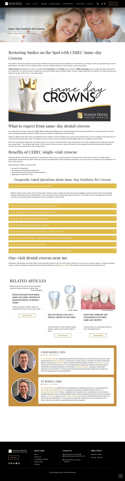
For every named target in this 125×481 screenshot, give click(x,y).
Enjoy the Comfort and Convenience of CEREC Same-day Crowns (96, 317)
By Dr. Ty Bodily (73, 310)
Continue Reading (27, 315)
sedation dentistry (82, 367)
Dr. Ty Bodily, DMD (47, 388)
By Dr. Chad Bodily (36, 290)
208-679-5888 (64, 265)
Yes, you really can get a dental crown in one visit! (62, 315)
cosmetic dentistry (71, 396)
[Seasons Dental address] (104, 4)
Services (35, 3)
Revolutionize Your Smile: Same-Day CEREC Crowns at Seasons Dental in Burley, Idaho (26, 298)
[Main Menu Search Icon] (97, 4)
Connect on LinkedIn (50, 355)
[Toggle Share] (19, 463)
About (27, 3)
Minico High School (59, 361)
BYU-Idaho (60, 363)
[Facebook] (9, 463)
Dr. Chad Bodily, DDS (48, 359)
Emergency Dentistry (54, 3)
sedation (51, 396)
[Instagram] (14, 463)
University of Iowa (100, 363)
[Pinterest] (16, 463)
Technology (44, 3)
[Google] (11, 463)
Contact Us (90, 3)
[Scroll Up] (120, 477)
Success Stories (80, 3)
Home (10, 33)
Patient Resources (68, 3)
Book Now (113, 3)
